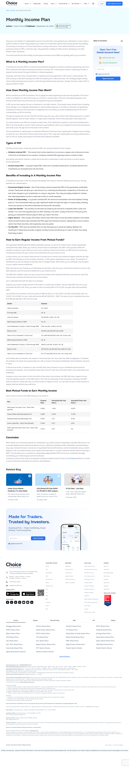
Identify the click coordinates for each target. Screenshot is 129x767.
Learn (52, 3)
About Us (106, 566)
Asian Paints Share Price (105, 641)
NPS (47, 599)
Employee (106, 586)
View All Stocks (64, 656)
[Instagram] (19, 602)
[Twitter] (11, 602)
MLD (47, 589)
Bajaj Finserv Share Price (75, 644)
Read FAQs (106, 589)
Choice (73, 458)
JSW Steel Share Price (104, 644)
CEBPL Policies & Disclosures (91, 599)
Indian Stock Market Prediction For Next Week (17, 489)
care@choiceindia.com (15, 585)
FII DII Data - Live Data (74, 488)
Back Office (106, 582)
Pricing (46, 3)
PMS (47, 595)
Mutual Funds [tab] (54, 620)
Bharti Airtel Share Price (75, 637)
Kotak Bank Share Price (105, 637)
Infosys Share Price (103, 633)
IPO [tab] (94, 620)
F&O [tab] (74, 620)
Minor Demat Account (89, 576)
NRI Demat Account (89, 572)
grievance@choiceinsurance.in (27, 682)
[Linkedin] (15, 602)
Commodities (49, 572)
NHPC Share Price (13, 630)
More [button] (85, 3)
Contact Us (106, 569)
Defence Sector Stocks (45, 652)
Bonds (47, 582)
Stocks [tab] (16, 620)
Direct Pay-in (87, 605)
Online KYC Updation (70, 582)
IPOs (47, 576)
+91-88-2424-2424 (14, 582)
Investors (106, 579)
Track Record (68, 572)
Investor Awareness (89, 586)
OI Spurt (86, 609)
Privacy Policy (108, 745)
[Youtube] (23, 602)
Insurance (48, 602)
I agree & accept (16, 543)
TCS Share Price (42, 637)
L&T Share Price (12, 641)
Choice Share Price (43, 626)
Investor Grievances (70, 579)
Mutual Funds (49, 579)
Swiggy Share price (13, 626)
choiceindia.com (34, 730)
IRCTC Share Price (43, 633)
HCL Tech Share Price (14, 644)
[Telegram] (27, 602)
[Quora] (31, 602)
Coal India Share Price (14, 648)
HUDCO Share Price (73, 626)
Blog (13, 10)
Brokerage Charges (108, 572)
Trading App (37, 3)
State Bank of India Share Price (78, 633)
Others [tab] (113, 620)
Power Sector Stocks (74, 648)
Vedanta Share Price (103, 630)
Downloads (67, 566)
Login (102, 3)
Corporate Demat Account (90, 569)
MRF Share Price (72, 641)
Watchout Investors (89, 589)
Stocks (47, 566)
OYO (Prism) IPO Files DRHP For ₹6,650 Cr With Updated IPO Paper (48, 489)
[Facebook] (7, 602)
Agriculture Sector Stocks (15, 652)
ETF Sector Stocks (43, 648)
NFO (47, 609)
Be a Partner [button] (75, 3)
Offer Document (69, 569)
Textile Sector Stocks (104, 648)
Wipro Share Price (13, 633)
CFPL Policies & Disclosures (90, 602)
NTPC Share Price (102, 626)
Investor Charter (69, 576)
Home (8, 10)
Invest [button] (27, 3)
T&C (21, 543)
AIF (46, 592)
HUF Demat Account (89, 579)
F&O (47, 569)
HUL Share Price (42, 641)
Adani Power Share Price (45, 630)
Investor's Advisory (88, 592)
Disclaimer (86, 595)
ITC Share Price (72, 630)
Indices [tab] (35, 620)
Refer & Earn (107, 576)
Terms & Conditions (118, 745)
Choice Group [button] (63, 3)
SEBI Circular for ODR (89, 612)
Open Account (38, 538)
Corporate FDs (49, 586)
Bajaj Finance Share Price (45, 644)
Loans (47, 605)
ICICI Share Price (12, 637)
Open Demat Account (89, 566)
